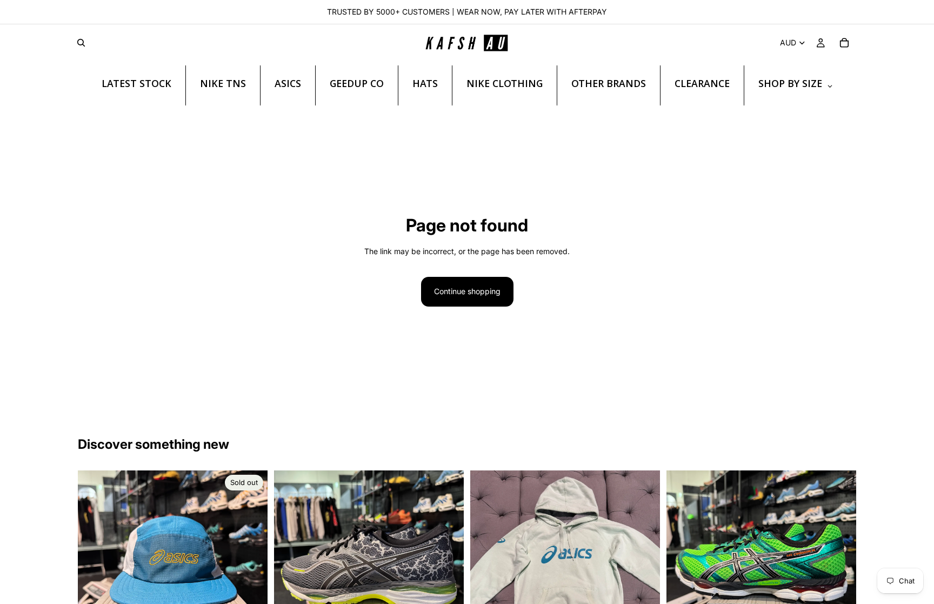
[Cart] (844, 43)
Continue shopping (467, 291)
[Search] (81, 43)
